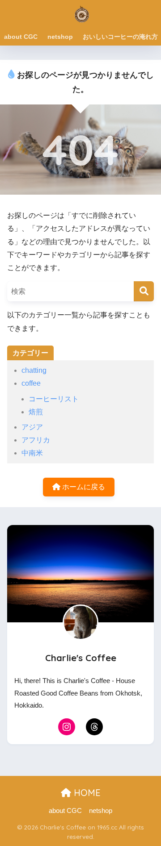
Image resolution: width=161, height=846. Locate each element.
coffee (31, 383)
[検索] (144, 291)
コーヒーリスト (54, 399)
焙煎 (36, 412)
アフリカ (35, 440)
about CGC (21, 36)
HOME (86, 792)
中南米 (32, 453)
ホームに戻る (82, 487)
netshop (60, 36)
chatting (34, 370)
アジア (32, 427)
